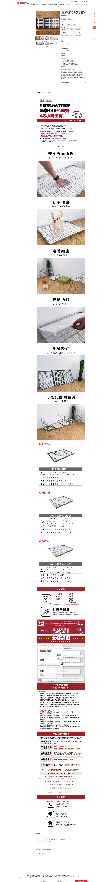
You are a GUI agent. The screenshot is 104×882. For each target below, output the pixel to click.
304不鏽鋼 (74, 24)
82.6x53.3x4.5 (65, 38)
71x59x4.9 (78, 38)
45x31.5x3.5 (71, 32)
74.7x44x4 (72, 35)
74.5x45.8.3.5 (78, 29)
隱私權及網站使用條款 (44, 881)
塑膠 (63, 24)
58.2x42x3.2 (71, 29)
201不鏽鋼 (68, 24)
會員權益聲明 (59, 881)
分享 (63, 85)
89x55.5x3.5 (64, 32)
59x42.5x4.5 (72, 38)
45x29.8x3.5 (64, 29)
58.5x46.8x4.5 (65, 35)
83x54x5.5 (78, 35)
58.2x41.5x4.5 (78, 32)
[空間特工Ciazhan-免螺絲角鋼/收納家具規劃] (22, 3)
